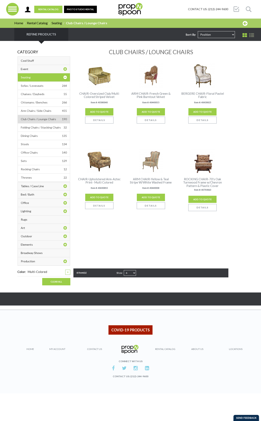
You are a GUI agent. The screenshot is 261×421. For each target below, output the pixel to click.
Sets (44, 161)
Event (24, 69)
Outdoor (26, 236)
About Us (197, 349)
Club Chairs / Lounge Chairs (44, 119)
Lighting (26, 211)
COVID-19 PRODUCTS (130, 330)
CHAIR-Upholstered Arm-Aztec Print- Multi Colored (99, 180)
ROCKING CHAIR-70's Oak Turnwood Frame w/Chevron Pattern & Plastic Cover (202, 182)
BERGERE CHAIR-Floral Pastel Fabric (202, 95)
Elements (27, 244)
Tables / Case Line (32, 186)
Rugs (24, 219)
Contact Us (94, 349)
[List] (251, 35)
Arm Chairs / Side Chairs (44, 110)
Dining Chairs (44, 135)
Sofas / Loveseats (44, 85)
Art (23, 228)
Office (25, 202)
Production (28, 261)
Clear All (56, 281)
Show (119, 272)
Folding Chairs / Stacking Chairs (44, 127)
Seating (57, 23)
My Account (57, 349)
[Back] (245, 23)
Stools (44, 144)
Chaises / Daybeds (44, 94)
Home (18, 23)
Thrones (44, 177)
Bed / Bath (27, 194)
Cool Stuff (27, 60)
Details (99, 120)
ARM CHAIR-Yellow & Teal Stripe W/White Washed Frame (151, 180)
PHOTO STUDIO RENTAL (80, 9)
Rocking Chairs (44, 169)
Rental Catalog (48, 9)
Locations (235, 349)
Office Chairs (44, 152)
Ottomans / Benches (44, 102)
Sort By (191, 34)
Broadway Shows (32, 253)
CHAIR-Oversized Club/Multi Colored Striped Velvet (99, 95)
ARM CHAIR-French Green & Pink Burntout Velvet (150, 95)
